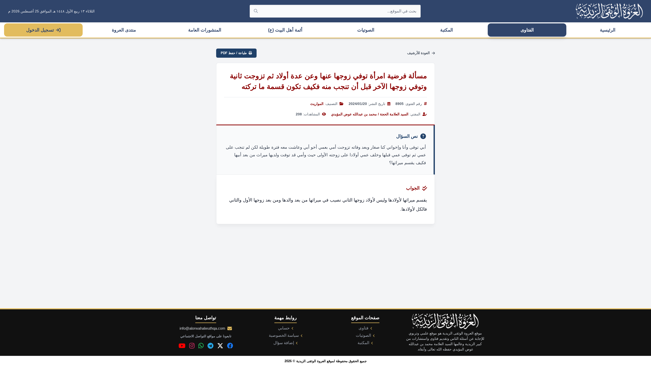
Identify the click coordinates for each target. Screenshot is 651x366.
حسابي (284, 328)
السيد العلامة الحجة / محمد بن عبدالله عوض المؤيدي (369, 114)
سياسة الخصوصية (284, 335)
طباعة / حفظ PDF (234, 53)
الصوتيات (365, 30)
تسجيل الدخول (40, 30)
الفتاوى (527, 30)
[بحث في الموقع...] (256, 11)
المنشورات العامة (204, 30)
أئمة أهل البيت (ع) (285, 30)
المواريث (316, 104)
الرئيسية (607, 30)
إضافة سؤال (283, 343)
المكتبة (446, 30)
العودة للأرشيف (418, 53)
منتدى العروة (124, 30)
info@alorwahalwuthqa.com (202, 328)
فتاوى (363, 328)
